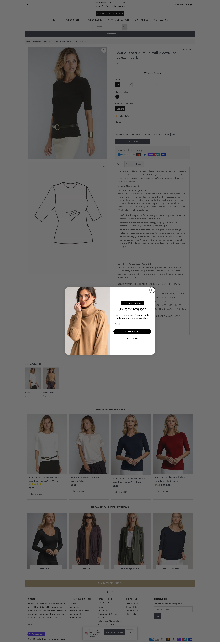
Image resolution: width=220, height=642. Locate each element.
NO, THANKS (132, 338)
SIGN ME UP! (132, 331)
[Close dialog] (152, 290)
